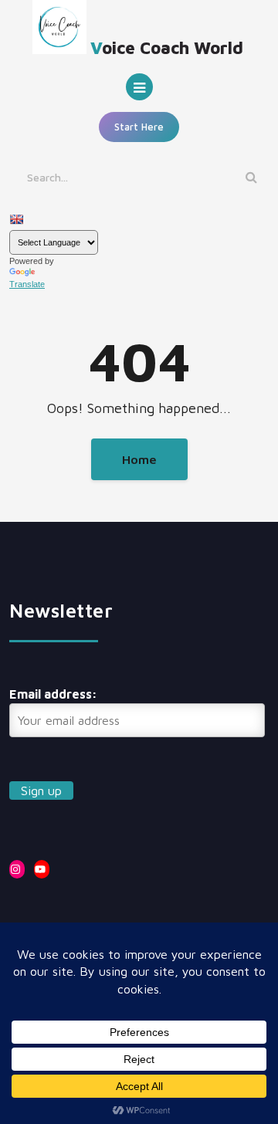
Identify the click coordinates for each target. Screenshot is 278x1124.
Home (139, 459)
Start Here (139, 126)
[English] (16, 219)
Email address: (53, 694)
